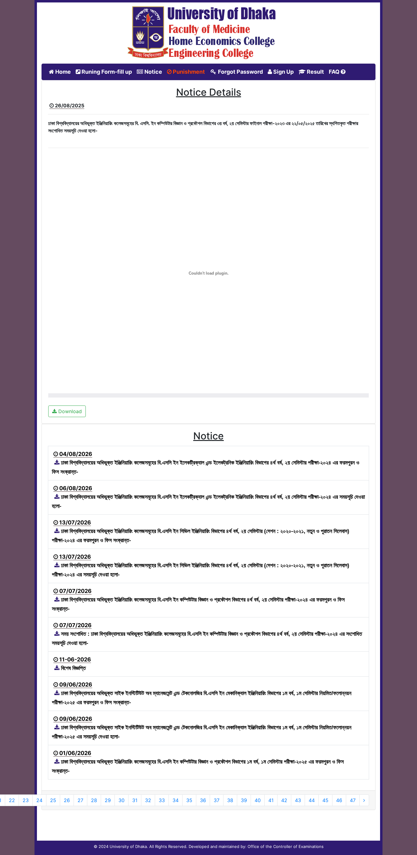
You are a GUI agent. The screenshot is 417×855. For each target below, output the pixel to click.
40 (258, 800)
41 (271, 800)
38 (230, 800)
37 (216, 800)
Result (315, 71)
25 (53, 800)
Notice (152, 71)
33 (162, 800)
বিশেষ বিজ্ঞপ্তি (73, 668)
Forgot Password (240, 71)
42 (284, 800)
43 (298, 800)
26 (67, 800)
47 (353, 800)
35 (189, 800)
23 (26, 800)
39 (244, 800)
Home (63, 71)
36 (203, 800)
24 (39, 800)
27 (80, 800)
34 (175, 800)
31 (134, 800)
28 (94, 800)
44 (312, 800)
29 (108, 800)
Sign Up (283, 71)
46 (339, 800)
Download (69, 411)
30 (121, 800)
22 (12, 800)
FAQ (335, 71)
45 (325, 800)
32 (148, 800)
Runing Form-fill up (106, 71)
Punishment (188, 71)
